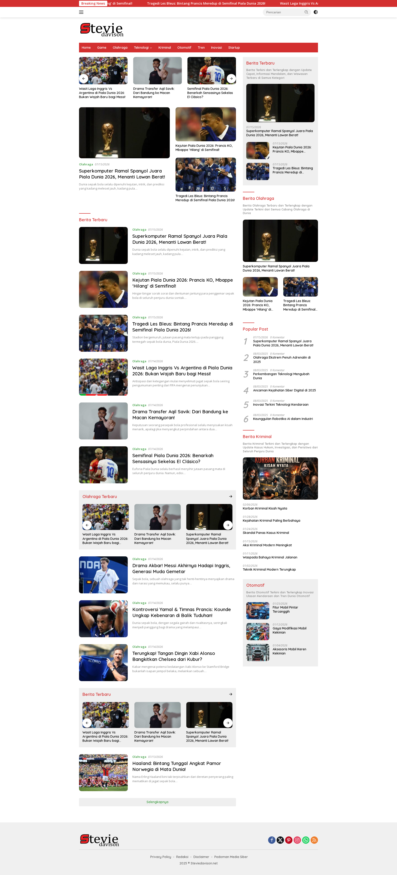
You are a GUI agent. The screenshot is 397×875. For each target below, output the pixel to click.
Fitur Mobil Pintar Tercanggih (285, 609)
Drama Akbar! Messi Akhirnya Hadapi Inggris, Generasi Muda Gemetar (181, 568)
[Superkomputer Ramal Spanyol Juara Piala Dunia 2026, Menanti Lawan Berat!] (124, 132)
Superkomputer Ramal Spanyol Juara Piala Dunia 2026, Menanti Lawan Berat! (122, 174)
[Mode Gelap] (315, 12)
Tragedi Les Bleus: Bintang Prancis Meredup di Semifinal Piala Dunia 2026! (169, 3)
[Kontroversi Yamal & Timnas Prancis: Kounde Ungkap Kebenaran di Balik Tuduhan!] (103, 618)
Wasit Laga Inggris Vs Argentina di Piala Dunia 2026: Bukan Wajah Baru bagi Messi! (309, 3)
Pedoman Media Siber (231, 857)
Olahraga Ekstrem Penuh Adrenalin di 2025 (282, 359)
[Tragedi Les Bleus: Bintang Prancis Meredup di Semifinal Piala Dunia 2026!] (206, 175)
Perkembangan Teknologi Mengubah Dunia (281, 376)
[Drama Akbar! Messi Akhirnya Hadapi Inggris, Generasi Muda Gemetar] (103, 574)
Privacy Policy (160, 857)
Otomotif (184, 47)
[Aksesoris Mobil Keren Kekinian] (257, 652)
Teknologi (141, 47)
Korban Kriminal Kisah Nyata (265, 508)
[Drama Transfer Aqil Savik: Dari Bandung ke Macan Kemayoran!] (157, 70)
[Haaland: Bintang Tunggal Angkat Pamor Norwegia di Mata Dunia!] (103, 772)
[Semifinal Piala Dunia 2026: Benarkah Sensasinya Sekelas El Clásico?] (211, 70)
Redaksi (182, 857)
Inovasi (216, 47)
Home (86, 47)
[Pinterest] (288, 840)
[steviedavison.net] (102, 30)
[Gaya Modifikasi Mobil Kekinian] (257, 631)
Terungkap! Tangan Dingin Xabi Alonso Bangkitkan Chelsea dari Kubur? (173, 656)
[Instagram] (297, 840)
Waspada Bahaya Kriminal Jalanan (270, 557)
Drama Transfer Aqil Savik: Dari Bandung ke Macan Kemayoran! (154, 93)
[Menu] (82, 12)
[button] (306, 12)
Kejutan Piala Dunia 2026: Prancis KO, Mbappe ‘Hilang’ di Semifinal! (204, 148)
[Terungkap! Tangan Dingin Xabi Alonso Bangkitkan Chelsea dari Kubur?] (103, 662)
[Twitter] (280, 840)
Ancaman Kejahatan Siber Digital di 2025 (284, 390)
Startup (234, 47)
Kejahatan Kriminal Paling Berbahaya (271, 520)
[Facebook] (271, 840)
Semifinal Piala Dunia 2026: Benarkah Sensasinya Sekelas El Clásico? (210, 93)
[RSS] (314, 840)
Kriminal (165, 47)
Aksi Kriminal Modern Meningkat (267, 545)
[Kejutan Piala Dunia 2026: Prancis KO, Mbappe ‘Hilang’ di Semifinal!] (206, 124)
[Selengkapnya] (231, 496)
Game (101, 47)
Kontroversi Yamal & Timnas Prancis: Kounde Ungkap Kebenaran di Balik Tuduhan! (181, 612)
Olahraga (120, 47)
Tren (201, 47)
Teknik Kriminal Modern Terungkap (269, 569)
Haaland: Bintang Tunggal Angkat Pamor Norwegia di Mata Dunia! (176, 766)
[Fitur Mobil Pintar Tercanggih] (257, 610)
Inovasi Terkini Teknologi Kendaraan (281, 404)
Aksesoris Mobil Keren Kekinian (289, 651)
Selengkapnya (157, 802)
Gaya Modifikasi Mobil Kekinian (289, 630)
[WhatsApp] (305, 840)
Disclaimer (201, 857)
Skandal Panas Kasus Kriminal (266, 533)
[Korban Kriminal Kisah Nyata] (280, 478)
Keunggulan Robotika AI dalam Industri (283, 419)
